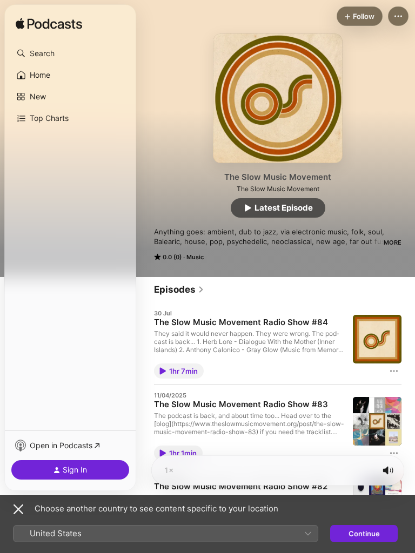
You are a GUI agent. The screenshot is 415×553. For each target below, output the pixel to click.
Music (195, 257)
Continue (364, 533)
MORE (392, 242)
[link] (179, 289)
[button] (70, 53)
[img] (49, 24)
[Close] (18, 509)
